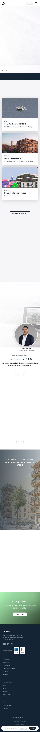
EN (28, 3)
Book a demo (20, 614)
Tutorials (5, 674)
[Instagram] (11, 644)
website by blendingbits (20, 721)
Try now (5, 691)
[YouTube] (4, 644)
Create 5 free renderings (12, 40)
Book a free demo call (25, 546)
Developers (6, 665)
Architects (6, 662)
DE (31, 3)
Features (5, 671)
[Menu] (36, 3)
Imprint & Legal (7, 705)
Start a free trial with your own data (19, 519)
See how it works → (10, 46)
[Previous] (17, 374)
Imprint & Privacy (20, 724)
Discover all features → (20, 213)
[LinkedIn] (8, 644)
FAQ (4, 688)
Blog (4, 685)
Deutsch (5, 708)
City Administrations (9, 668)
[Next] (23, 374)
